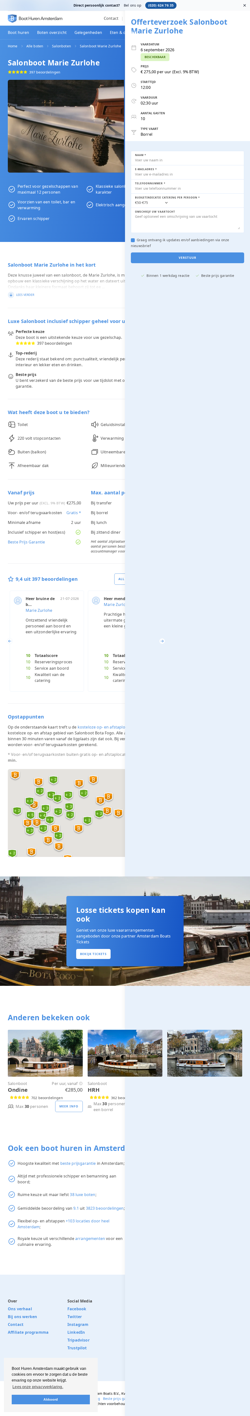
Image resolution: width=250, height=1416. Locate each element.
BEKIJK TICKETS (93, 954)
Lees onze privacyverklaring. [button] (37, 1387)
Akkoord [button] (50, 1399)
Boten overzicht (52, 32)
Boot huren (18, 32)
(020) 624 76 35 (161, 5)
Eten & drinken (124, 32)
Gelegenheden (88, 32)
